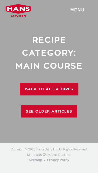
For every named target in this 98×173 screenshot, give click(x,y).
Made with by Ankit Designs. (49, 155)
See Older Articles (49, 111)
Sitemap (35, 160)
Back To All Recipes (49, 89)
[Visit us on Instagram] (49, 166)
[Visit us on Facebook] (43, 166)
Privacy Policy (58, 160)
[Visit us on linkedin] (55, 166)
